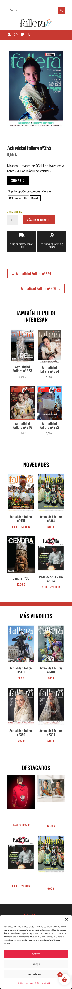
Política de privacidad (43, 983)
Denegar (36, 963)
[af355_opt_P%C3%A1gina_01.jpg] (36, 127)
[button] (66, 919)
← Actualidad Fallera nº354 (31, 273)
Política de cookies (25, 983)
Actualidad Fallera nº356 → (41, 288)
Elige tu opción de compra (24, 191)
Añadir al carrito (39, 220)
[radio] (18, 198)
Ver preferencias (36, 974)
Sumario (18, 180)
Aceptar (36, 953)
